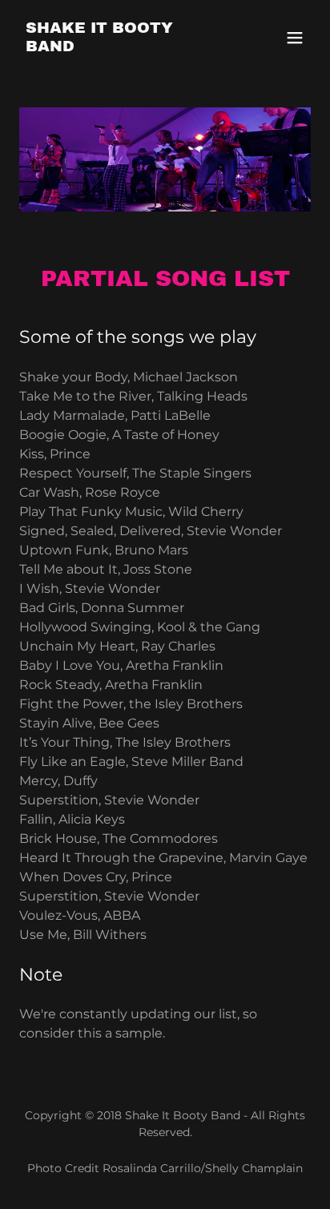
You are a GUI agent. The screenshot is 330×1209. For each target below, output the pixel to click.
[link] (121, 46)
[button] (295, 38)
